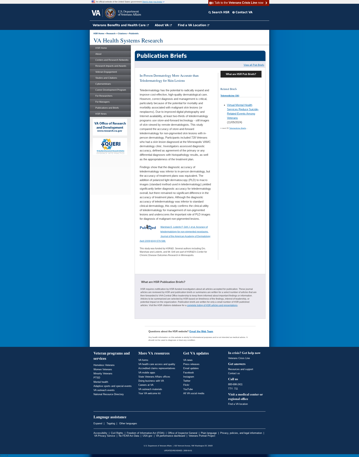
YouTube (188, 389)
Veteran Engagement (106, 72)
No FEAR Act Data (129, 435)
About (98, 54)
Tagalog (110, 423)
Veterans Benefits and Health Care (120, 25)
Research (111, 33)
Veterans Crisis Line (239, 358)
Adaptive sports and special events (112, 386)
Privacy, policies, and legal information (241, 433)
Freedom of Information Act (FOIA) (145, 433)
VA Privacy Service (104, 435)
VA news (188, 360)
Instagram (188, 376)
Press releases (191, 364)
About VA (162, 25)
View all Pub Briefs (254, 65)
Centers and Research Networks (111, 60)
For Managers (102, 102)
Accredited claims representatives (156, 368)
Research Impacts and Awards (110, 66)
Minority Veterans (102, 373)
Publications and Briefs (107, 108)
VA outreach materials (150, 389)
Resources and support (240, 369)
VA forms (143, 360)
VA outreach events (104, 390)
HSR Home (98, 33)
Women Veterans (102, 369)
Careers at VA (146, 385)
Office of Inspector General (182, 433)
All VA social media (193, 393)
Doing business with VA (151, 380)
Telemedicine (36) (229, 95)
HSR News (101, 114)
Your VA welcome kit (149, 393)
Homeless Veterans (104, 365)
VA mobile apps (146, 372)
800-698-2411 (235, 384)
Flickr (186, 385)
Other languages (128, 423)
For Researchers (103, 96)
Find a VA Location (192, 25)
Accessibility (100, 433)
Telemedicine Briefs (237, 128)
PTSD (96, 377)
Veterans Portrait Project (202, 435)
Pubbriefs (134, 33)
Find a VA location (238, 404)
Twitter (186, 380)
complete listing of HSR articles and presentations (212, 305)
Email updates (191, 368)
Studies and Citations (106, 78)
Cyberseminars (103, 84)
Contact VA (243, 12)
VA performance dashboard (170, 435)
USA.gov (147, 435)
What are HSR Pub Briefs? (241, 74)
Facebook (188, 372)
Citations (122, 33)
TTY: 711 (233, 388)
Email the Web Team (201, 331)
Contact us (234, 373)
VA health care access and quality (156, 364)
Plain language (209, 433)
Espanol (97, 423)
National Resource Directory (108, 394)
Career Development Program (110, 90)
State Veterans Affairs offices (154, 376)
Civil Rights (117, 433)
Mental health (100, 382)
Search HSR (220, 12)
